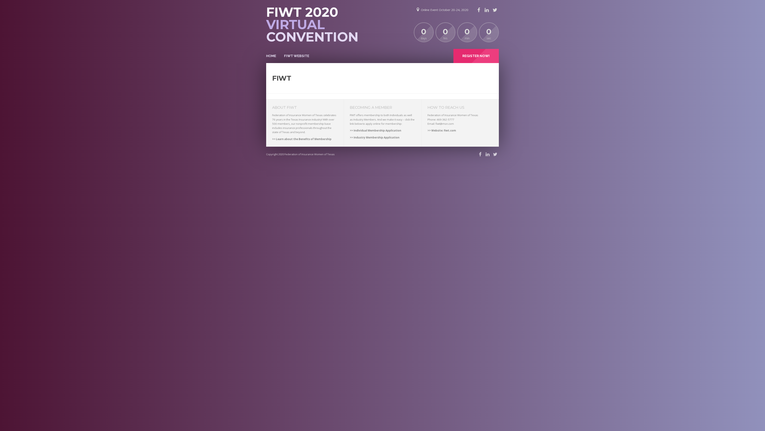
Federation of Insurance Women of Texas (309, 154)
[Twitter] (495, 10)
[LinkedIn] (487, 10)
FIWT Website (296, 56)
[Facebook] (479, 10)
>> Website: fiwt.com (442, 130)
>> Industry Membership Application (374, 137)
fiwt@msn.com (444, 124)
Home (271, 56)
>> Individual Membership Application (375, 130)
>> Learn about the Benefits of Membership (302, 139)
